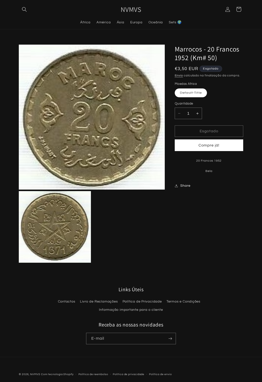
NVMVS (35, 374)
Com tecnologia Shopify (57, 374)
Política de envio (160, 374)
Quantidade (184, 104)
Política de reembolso (93, 374)
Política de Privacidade (142, 301)
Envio (179, 75)
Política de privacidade (128, 374)
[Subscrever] (170, 338)
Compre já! (209, 145)
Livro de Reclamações (99, 301)
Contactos (66, 301)
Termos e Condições (183, 301)
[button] (24, 9)
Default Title (193, 94)
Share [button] (185, 186)
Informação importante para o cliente (131, 310)
